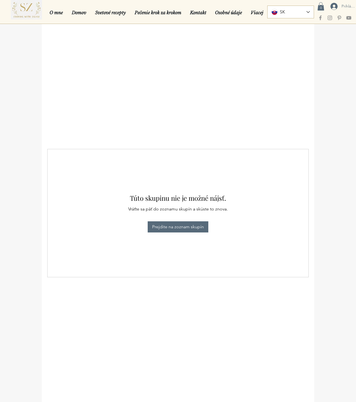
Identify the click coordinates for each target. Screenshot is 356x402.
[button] (320, 6)
